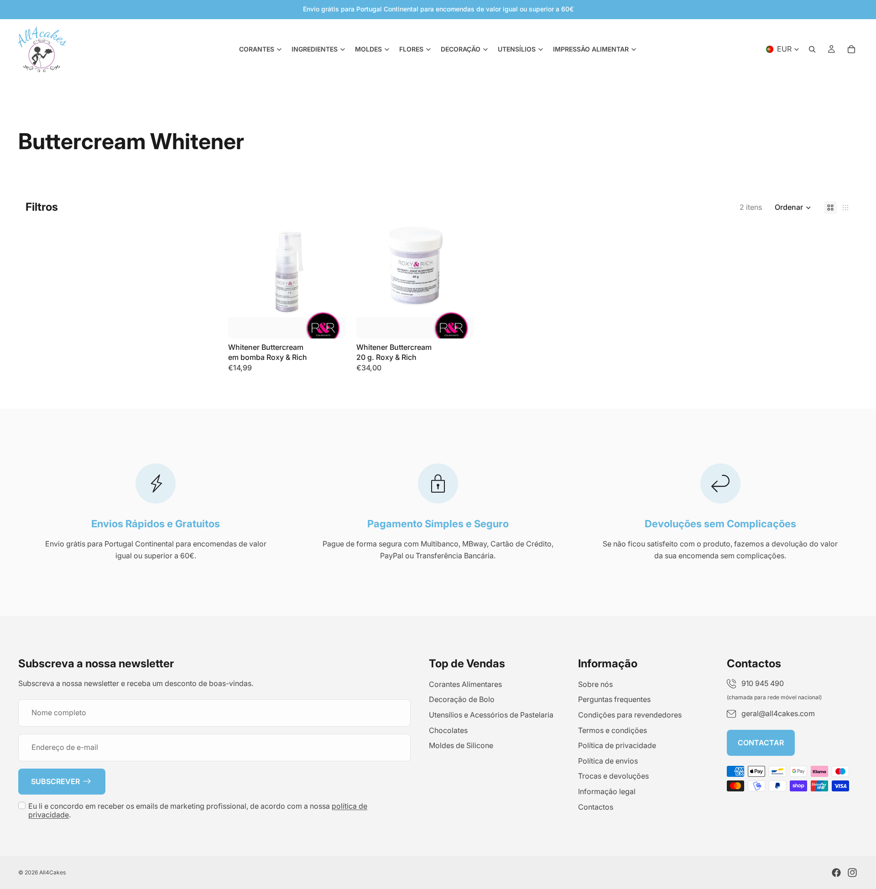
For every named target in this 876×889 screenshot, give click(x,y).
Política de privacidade (617, 745)
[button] (793, 208)
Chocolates (448, 730)
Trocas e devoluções (613, 776)
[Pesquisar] (812, 49)
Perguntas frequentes (614, 699)
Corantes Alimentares (465, 684)
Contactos (595, 806)
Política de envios (608, 760)
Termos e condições (612, 730)
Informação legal (607, 791)
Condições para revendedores (630, 714)
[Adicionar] (331, 324)
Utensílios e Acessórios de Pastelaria (491, 714)
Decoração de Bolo (462, 699)
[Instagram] (852, 872)
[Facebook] (836, 872)
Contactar (761, 742)
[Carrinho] (851, 49)
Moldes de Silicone (461, 745)
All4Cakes (52, 872)
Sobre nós (595, 684)
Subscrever (55, 781)
